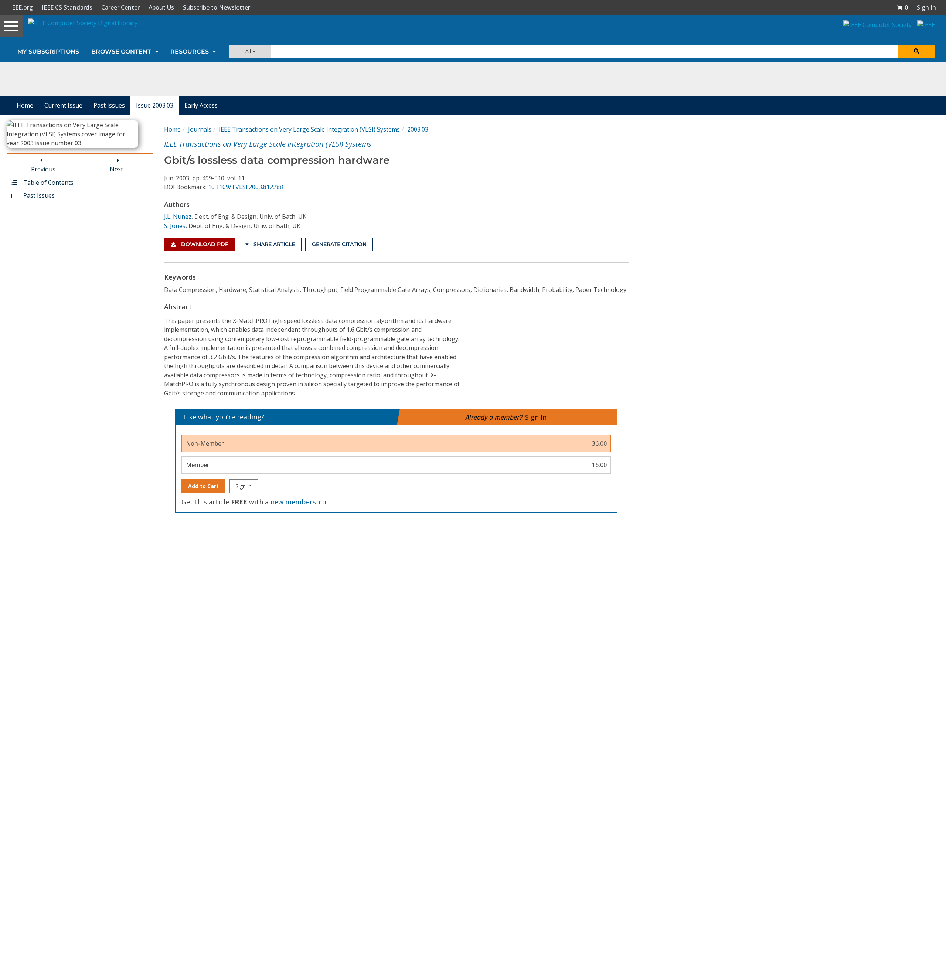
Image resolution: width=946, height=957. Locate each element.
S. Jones (175, 226)
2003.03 (417, 129)
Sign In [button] (926, 7)
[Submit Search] (916, 51)
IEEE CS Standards (67, 7)
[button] (902, 7)
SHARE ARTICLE (273, 244)
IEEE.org (21, 7)
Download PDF (204, 244)
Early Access (201, 105)
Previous (43, 169)
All (248, 51)
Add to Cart (203, 486)
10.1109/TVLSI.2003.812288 (245, 187)
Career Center (120, 7)
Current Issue (63, 105)
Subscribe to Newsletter (216, 7)
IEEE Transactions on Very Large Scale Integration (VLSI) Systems (309, 129)
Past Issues (109, 105)
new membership (298, 501)
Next (116, 169)
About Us (161, 7)
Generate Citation (339, 244)
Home (25, 105)
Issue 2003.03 (154, 105)
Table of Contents (48, 182)
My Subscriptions (48, 51)
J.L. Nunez (177, 216)
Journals (199, 129)
